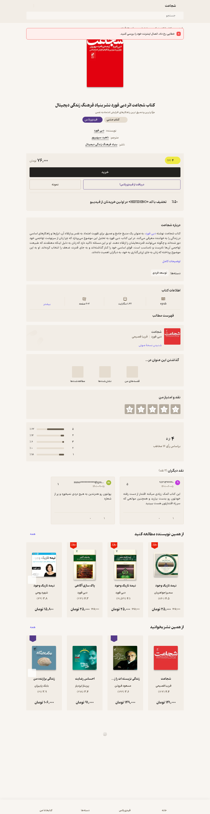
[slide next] (32, 580)
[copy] (34, 202)
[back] (181, 6)
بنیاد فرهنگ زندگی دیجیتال (101, 144)
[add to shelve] (132, 372)
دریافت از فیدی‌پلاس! (132, 184)
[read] (77, 372)
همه (32, 534)
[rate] (175, 409)
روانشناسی (144, 28)
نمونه (55, 184)
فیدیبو (179, 28)
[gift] (105, 94)
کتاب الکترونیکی (162, 28)
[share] (95, 94)
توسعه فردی (127, 28)
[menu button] (29, 6)
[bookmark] (115, 94)
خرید (105, 172)
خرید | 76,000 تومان (53, 808)
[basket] (39, 6)
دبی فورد (99, 130)
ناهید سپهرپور (100, 137)
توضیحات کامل (171, 261)
